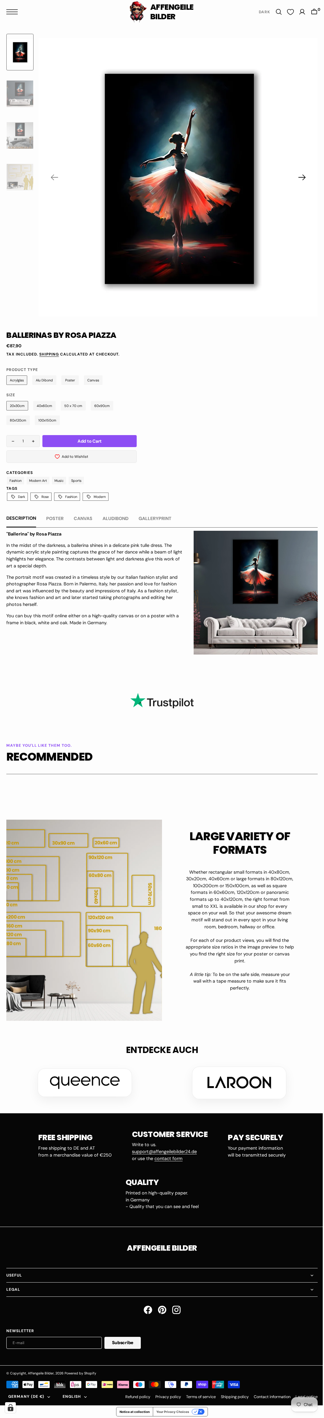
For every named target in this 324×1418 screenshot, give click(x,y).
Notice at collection (132, 1409)
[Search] (274, 11)
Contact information (267, 1394)
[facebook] (145, 1307)
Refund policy (133, 1394)
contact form (166, 1156)
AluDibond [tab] (115, 518)
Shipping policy (230, 1394)
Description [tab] (21, 518)
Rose (45, 496)
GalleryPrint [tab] (155, 518)
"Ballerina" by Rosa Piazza (33, 534)
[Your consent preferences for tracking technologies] (10, 1407)
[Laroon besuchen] (237, 1081)
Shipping (49, 354)
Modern (100, 496)
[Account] (297, 11)
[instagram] (173, 1307)
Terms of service (196, 1394)
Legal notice (302, 1394)
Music (59, 480)
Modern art (38, 480)
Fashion (15, 480)
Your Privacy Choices (170, 1409)
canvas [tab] (83, 518)
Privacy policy (163, 1394)
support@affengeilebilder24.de (161, 1149)
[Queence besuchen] (82, 1081)
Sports (76, 480)
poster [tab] (55, 518)
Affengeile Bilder (41, 1371)
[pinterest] (159, 1307)
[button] (13, 12)
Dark (21, 496)
